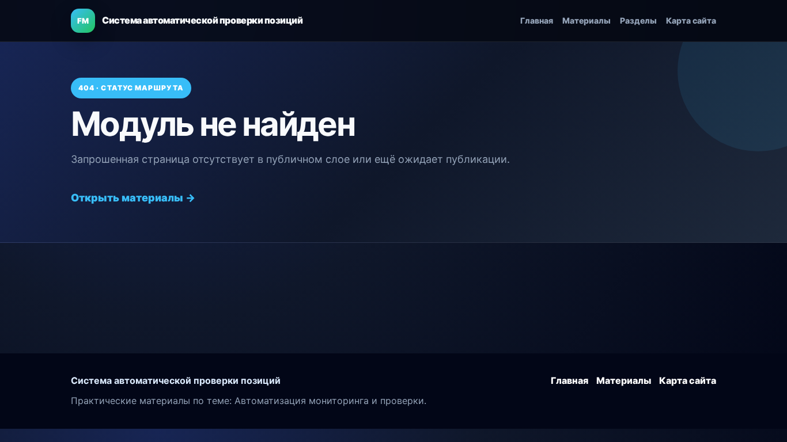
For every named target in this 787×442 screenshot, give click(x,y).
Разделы (638, 20)
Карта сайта (691, 20)
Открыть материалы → (133, 198)
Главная (536, 20)
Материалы (586, 20)
